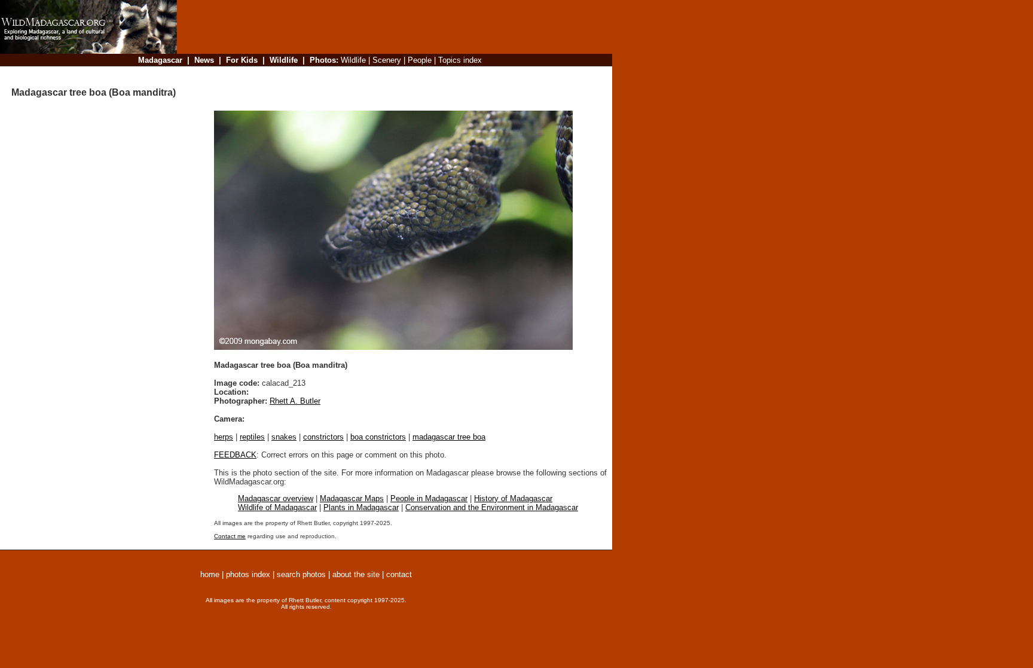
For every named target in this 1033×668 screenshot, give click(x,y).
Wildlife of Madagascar (277, 507)
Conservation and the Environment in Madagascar (491, 507)
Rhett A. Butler (295, 400)
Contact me (230, 536)
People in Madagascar (428, 498)
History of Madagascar (513, 498)
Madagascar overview (275, 498)
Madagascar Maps (352, 498)
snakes (284, 436)
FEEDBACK (235, 454)
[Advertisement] (391, 74)
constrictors (323, 436)
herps (223, 436)
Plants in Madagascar (361, 507)
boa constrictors (378, 436)
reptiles (252, 436)
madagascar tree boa (448, 436)
